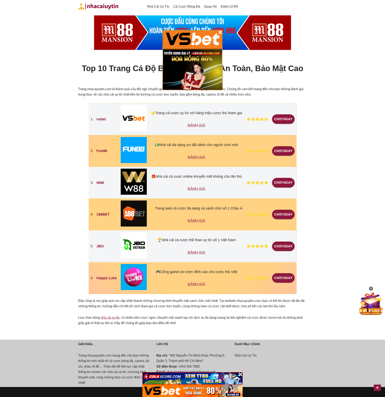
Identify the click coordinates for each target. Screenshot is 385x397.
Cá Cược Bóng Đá (186, 6)
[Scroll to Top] (377, 388)
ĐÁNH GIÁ (196, 125)
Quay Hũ (210, 6)
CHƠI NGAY (283, 119)
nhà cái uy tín (110, 317)
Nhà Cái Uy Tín (158, 6)
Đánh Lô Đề (229, 6)
